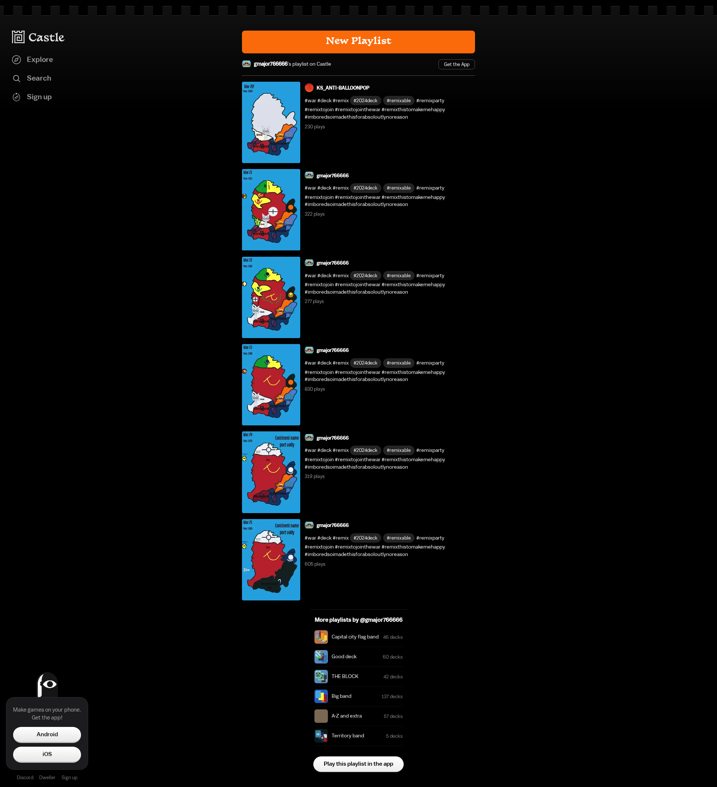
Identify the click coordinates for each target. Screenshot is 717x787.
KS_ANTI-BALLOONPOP (343, 87)
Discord (25, 777)
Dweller (47, 777)
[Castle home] (38, 37)
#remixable (399, 100)
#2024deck (366, 100)
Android (47, 734)
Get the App (456, 64)
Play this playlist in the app (358, 764)
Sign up (69, 777)
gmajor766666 (271, 64)
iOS (47, 754)
